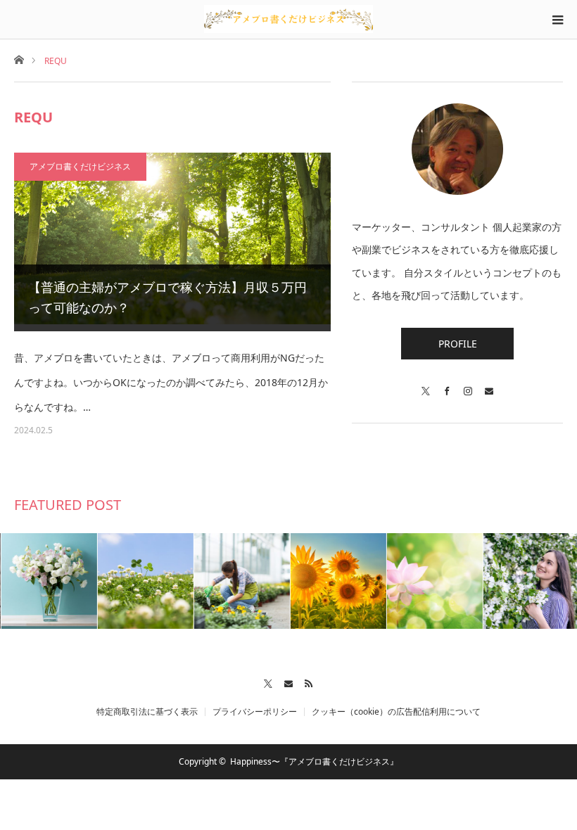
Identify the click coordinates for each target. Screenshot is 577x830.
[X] (425, 384)
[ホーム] (18, 58)
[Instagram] (467, 384)
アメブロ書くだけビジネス (80, 166)
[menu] (557, 19)
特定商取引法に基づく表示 (147, 712)
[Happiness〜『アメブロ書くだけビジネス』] (288, 19)
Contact (289, 681)
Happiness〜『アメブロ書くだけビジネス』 (314, 761)
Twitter (268, 681)
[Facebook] (446, 384)
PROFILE (457, 343)
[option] (48, 581)
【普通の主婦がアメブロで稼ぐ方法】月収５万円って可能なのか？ (167, 297)
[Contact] (489, 384)
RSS (309, 681)
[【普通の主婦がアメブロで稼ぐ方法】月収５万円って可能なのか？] (172, 242)
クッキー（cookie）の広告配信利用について (396, 712)
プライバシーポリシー (255, 712)
